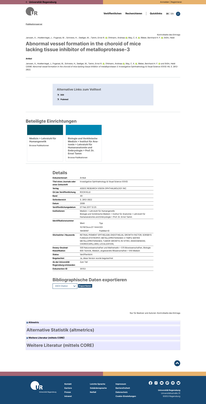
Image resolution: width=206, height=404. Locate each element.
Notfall (93, 392)
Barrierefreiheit (123, 388)
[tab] (103, 330)
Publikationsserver (34, 24)
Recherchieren (133, 13)
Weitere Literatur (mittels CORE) (46, 337)
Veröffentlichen (113, 13)
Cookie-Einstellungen (126, 396)
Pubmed (64, 99)
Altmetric (33, 322)
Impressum (121, 384)
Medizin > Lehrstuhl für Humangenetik (97, 211)
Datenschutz (122, 392)
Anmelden (164, 2)
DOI (62, 95)
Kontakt (68, 384)
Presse (67, 392)
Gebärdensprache (98, 388)
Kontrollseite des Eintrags (168, 35)
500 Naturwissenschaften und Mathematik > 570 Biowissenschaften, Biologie (115, 248)
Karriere (68, 388)
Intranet (68, 396)
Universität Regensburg (42, 2)
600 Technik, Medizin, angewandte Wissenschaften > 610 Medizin (110, 251)
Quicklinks (156, 13)
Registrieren (176, 2)
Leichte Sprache (97, 384)
